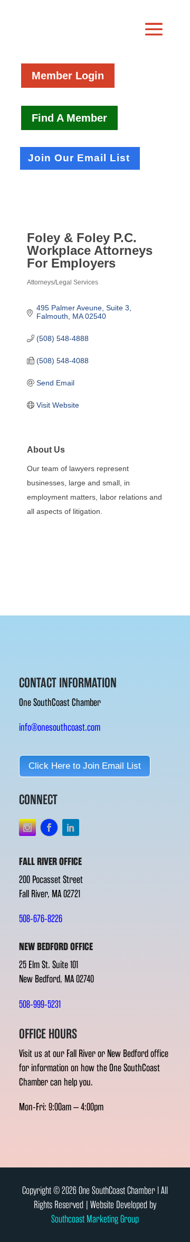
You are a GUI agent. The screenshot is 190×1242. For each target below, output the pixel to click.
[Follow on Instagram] (27, 827)
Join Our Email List (79, 157)
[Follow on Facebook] (49, 827)
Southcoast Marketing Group (95, 1219)
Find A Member (69, 118)
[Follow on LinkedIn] (70, 827)
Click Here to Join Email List (84, 766)
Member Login (68, 75)
